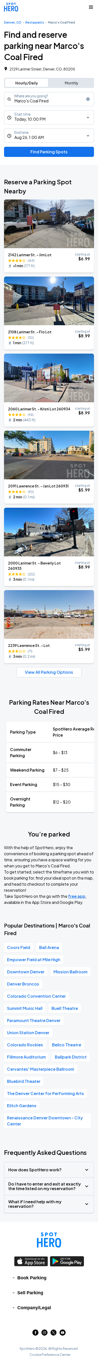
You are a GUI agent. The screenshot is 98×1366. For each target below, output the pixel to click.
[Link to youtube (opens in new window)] (63, 1334)
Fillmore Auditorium (26, 1057)
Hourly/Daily (26, 83)
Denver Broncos (23, 984)
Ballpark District (71, 1057)
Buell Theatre (65, 1008)
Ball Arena (49, 947)
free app (76, 896)
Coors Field (18, 947)
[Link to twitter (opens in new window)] (54, 1334)
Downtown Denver (25, 971)
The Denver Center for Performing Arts (45, 1093)
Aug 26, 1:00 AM (29, 137)
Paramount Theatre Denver (34, 1020)
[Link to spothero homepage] (49, 1240)
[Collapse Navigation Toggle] (91, 7)
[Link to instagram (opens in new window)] (44, 1334)
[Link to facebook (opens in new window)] (35, 1334)
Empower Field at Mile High (33, 959)
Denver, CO (12, 22)
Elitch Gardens (21, 1105)
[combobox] (49, 99)
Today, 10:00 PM (29, 119)
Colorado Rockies (25, 1044)
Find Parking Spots (49, 151)
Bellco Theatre (66, 1044)
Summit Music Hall (24, 1008)
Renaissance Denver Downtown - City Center (45, 1120)
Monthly (71, 83)
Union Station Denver (28, 1032)
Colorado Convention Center (36, 996)
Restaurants (34, 22)
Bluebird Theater (23, 1081)
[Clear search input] (88, 99)
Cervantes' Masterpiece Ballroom (40, 1069)
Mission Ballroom (70, 971)
